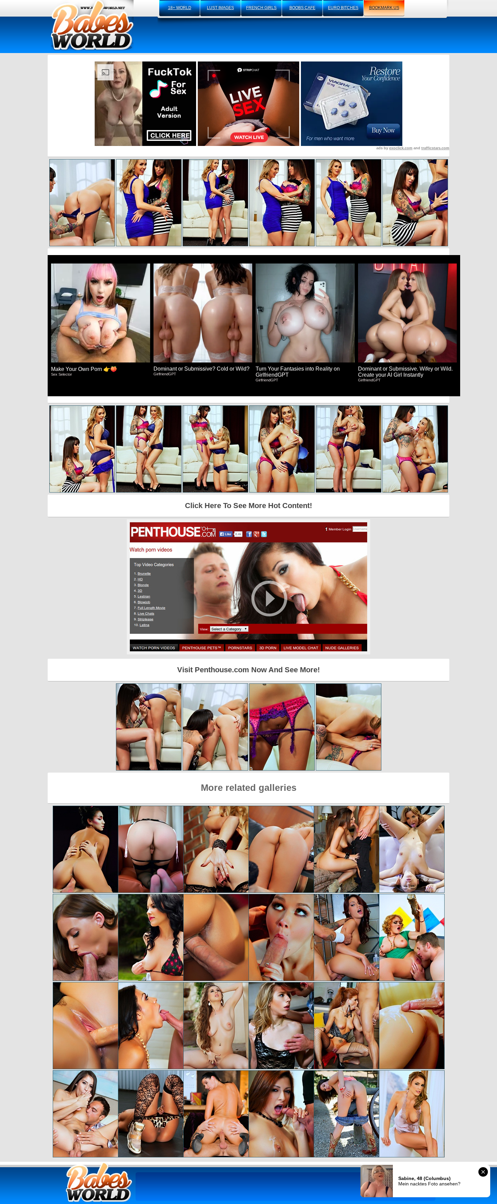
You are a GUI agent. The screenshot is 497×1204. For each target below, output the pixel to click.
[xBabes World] (92, 25)
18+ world (179, 7)
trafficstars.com (435, 148)
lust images (220, 7)
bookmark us (384, 7)
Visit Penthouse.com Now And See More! (248, 670)
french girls (261, 7)
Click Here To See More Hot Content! (248, 505)
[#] (99, 1182)
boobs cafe (302, 7)
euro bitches (343, 7)
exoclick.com (400, 148)
